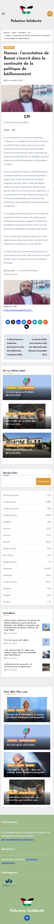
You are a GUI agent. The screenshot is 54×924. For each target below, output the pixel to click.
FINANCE (7, 522)
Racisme (7, 588)
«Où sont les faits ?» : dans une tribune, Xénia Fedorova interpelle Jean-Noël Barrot (20, 652)
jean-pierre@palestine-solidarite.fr (17, 839)
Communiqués (10, 515)
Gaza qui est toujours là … (20, 450)
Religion (7, 595)
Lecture (7, 535)
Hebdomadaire (8, 863)
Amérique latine (11, 508)
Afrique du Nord (11, 495)
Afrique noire (9, 502)
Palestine (9, 47)
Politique (7, 575)
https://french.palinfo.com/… (18, 310)
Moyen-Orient (9, 548)
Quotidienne (32, 859)
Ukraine (20, 710)
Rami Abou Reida (26, 388)
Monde (6, 542)
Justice (6, 528)
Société (6, 602)
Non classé (8, 555)
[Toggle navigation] (3, 13)
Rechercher (10, 473)
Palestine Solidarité (26, 21)
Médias (11, 765)
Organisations (10, 562)
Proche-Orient (10, 582)
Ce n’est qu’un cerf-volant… (20, 392)
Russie (11, 710)
